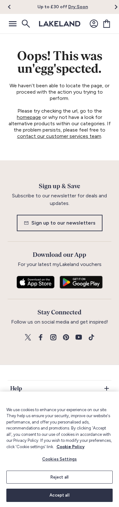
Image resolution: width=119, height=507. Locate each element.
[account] (94, 24)
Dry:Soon (78, 6)
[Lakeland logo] (59, 24)
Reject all (59, 477)
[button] (13, 7)
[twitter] (28, 337)
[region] (59, 449)
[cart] (107, 24)
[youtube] (79, 337)
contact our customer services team (59, 136)
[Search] (25, 23)
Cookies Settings (59, 459)
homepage (29, 117)
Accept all (59, 495)
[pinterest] (66, 337)
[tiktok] (91, 337)
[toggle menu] (13, 23)
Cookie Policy (70, 446)
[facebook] (40, 337)
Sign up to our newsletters (63, 223)
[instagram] (53, 337)
